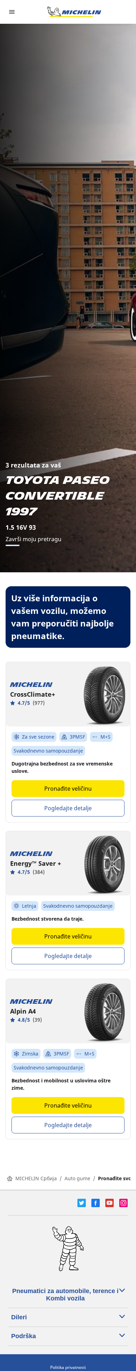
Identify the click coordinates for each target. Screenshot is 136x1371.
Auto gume (77, 1178)
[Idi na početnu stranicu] (74, 12)
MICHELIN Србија (36, 1178)
